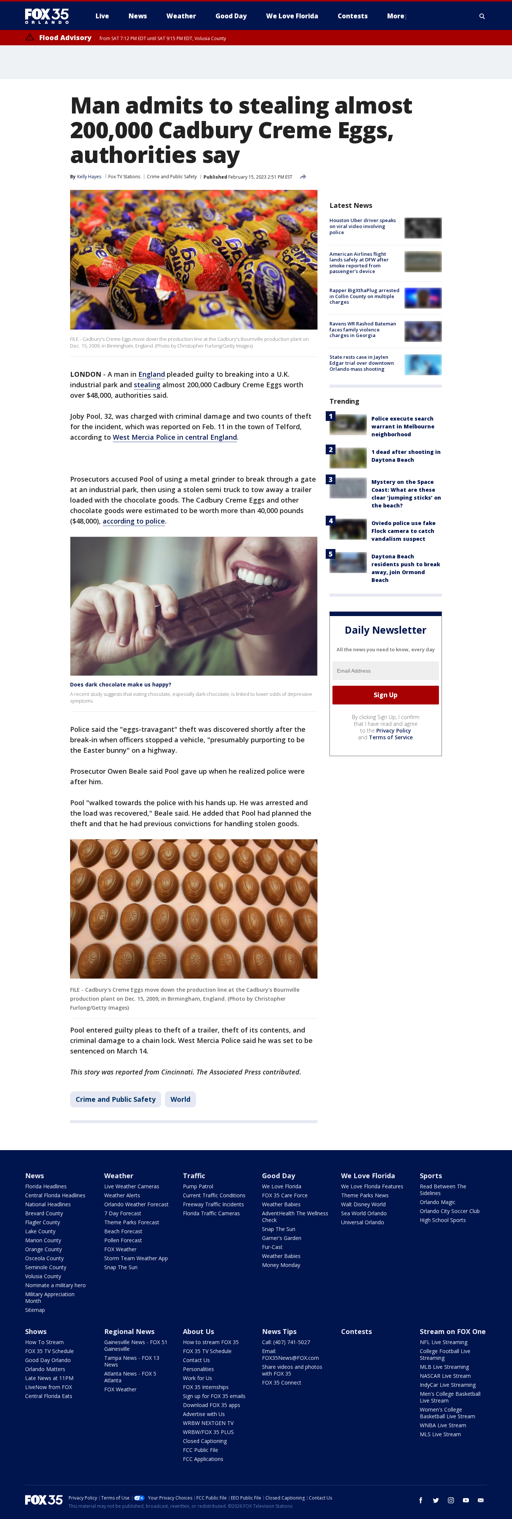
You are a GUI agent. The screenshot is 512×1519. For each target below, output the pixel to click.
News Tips (279, 1331)
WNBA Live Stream (443, 1425)
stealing (147, 384)
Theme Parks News (365, 1195)
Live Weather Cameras (131, 1186)
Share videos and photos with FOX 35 (292, 1370)
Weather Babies (281, 1204)
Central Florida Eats (48, 1396)
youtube (466, 1500)
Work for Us (197, 1378)
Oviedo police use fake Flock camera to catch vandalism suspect (403, 530)
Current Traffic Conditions (214, 1195)
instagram (451, 1500)
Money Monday (281, 1264)
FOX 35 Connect (281, 1382)
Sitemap (35, 1309)
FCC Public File (200, 1449)
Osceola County (44, 1258)
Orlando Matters (45, 1369)
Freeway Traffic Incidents (213, 1204)
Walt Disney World (363, 1204)
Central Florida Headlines (55, 1195)
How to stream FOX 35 (211, 1342)
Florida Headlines (46, 1186)
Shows (35, 1331)
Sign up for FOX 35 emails (214, 1396)
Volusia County (43, 1276)
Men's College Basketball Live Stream (450, 1397)
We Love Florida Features (372, 1186)
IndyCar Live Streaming (448, 1384)
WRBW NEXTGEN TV (208, 1422)
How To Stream (44, 1342)
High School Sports (443, 1220)
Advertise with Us (204, 1414)
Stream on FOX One (453, 1331)
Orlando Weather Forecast (136, 1204)
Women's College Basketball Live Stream (447, 1413)
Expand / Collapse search (482, 16)
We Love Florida (281, 1186)
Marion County (43, 1240)
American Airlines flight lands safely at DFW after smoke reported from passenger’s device (359, 262)
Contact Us (196, 1360)
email (481, 1500)
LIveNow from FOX (48, 1387)
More (395, 16)
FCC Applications (203, 1458)
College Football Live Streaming (445, 1354)
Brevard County (44, 1213)
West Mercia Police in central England (175, 437)
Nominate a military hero (55, 1285)
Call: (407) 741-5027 (286, 1342)
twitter (436, 1500)
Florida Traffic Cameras (211, 1213)
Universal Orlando (362, 1222)
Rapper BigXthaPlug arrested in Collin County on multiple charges (364, 296)
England (151, 374)
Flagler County (42, 1222)
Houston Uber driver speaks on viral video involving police (362, 226)
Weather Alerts (122, 1195)
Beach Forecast (123, 1231)
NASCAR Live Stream (445, 1375)
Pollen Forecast (123, 1240)
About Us (198, 1331)
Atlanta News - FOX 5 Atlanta (130, 1377)
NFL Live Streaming (443, 1342)
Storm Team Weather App (136, 1258)
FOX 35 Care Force (285, 1195)
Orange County (43, 1249)
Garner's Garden (281, 1237)
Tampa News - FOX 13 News (131, 1361)
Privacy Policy (393, 730)
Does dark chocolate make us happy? (120, 684)
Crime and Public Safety (172, 176)
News (34, 1175)
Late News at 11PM (49, 1378)
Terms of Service (391, 736)
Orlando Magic (437, 1202)
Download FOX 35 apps (211, 1405)
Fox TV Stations (124, 176)
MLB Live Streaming (444, 1366)
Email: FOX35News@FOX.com (290, 1354)
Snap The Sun (121, 1267)
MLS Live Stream (440, 1434)
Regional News (129, 1331)
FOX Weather (120, 1249)
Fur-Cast (272, 1246)
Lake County (40, 1231)
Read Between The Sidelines (443, 1190)
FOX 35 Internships (206, 1387)
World (180, 1099)
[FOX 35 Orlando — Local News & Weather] (50, 16)
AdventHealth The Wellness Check (295, 1217)
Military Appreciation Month (50, 1297)
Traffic (194, 1175)
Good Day (278, 1175)
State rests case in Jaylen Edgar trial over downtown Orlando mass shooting (361, 363)
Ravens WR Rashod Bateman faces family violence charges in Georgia (362, 329)
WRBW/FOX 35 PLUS (208, 1431)
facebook (421, 1500)
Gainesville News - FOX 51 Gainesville (136, 1345)
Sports (431, 1175)
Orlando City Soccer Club (450, 1211)
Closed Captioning (205, 1440)
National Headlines (48, 1204)
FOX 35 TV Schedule (49, 1351)
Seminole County (45, 1267)
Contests (356, 1331)
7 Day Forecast (122, 1213)
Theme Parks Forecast (131, 1222)
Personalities (198, 1369)
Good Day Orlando (48, 1360)
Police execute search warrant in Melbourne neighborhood (402, 426)
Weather (118, 1175)
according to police (134, 520)
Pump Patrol (198, 1186)
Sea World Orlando (364, 1213)
